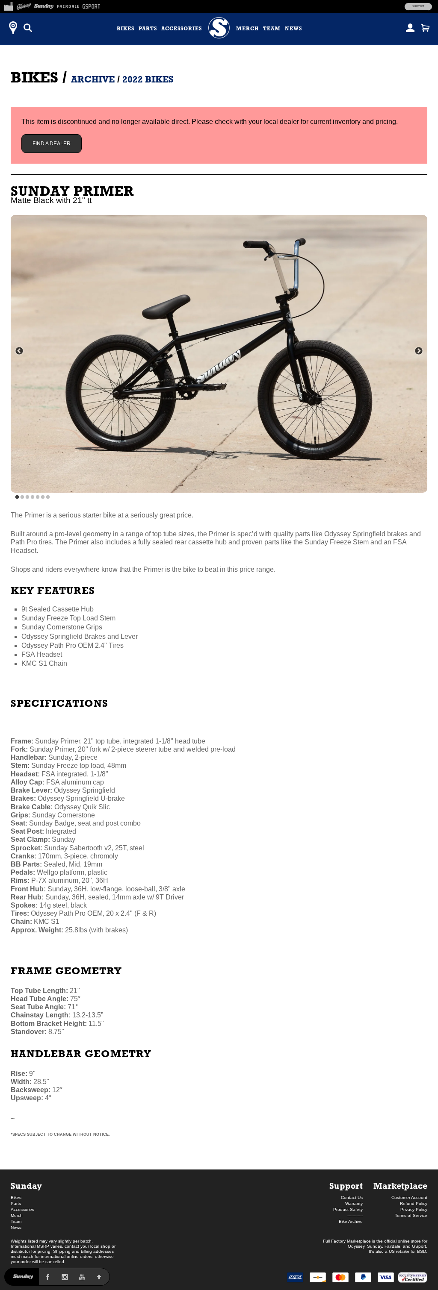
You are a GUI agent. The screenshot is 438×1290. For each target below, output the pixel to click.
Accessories (181, 29)
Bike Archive (351, 1221)
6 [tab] (43, 497)
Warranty (354, 1203)
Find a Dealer (52, 144)
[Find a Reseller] (12, 27)
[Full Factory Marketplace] (8, 5)
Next (418, 351)
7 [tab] (48, 497)
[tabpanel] (219, 354)
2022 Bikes (147, 79)
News (293, 29)
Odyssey (356, 1246)
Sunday (26, 1185)
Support (418, 6)
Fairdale (392, 1246)
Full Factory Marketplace (347, 1241)
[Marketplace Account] (410, 27)
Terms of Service (411, 1215)
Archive (93, 79)
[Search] (27, 27)
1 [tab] (17, 497)
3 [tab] (27, 497)
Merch (247, 29)
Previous (19, 351)
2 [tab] (22, 497)
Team (272, 29)
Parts (148, 29)
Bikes (125, 29)
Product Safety (348, 1209)
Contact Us (352, 1197)
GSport (419, 1246)
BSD (421, 1251)
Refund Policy (413, 1203)
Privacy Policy (413, 1209)
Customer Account (409, 1197)
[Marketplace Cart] (425, 27)
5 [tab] (38, 497)
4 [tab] (32, 497)
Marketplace (400, 1185)
